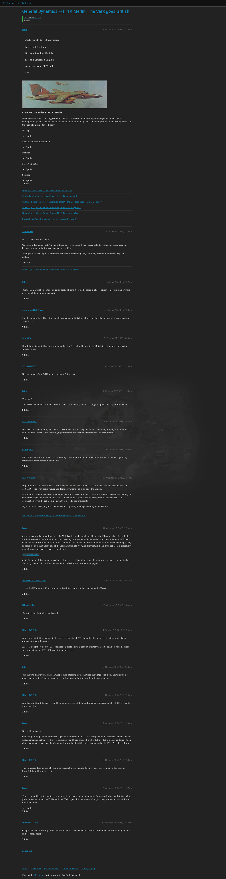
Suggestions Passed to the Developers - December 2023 (49, 219)
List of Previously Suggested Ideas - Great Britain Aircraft (49, 196)
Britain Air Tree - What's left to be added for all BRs (47, 190)
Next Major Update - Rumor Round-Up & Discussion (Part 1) (51, 207)
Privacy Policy (88, 868)
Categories (36, 868)
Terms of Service (70, 868)
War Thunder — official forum (16, 3)
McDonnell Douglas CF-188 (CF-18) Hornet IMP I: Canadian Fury (54, 515)
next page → (28, 851)
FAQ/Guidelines (51, 868)
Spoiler (29, 136)
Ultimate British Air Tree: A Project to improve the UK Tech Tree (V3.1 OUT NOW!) (62, 202)
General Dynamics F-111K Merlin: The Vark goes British (75, 11)
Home (25, 868)
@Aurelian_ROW (31, 554)
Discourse (39, 875)
